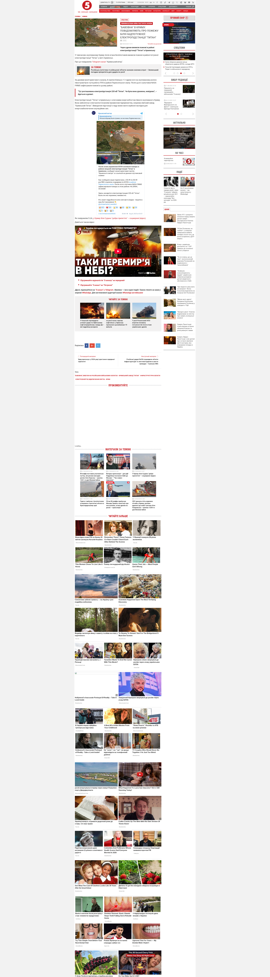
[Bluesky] (185, 2)
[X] (177, 2)
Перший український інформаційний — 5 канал (87, 7)
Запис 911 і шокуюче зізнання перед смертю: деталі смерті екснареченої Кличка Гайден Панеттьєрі (186, 219)
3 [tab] (181, 73)
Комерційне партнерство (168, 159)
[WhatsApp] (173, 2)
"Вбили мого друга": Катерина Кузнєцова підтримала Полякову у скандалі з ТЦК (186, 302)
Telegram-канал (99, 62)
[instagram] (161, 2)
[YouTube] (189, 2)
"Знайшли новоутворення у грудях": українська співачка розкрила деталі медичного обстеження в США (184, 276)
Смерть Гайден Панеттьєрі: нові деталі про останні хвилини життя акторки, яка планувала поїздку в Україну (186, 342)
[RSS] (193, 2)
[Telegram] (169, 2)
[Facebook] (157, 2)
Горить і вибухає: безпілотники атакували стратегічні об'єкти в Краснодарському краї (92, 503)
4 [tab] (184, 73)
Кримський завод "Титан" (129, 375)
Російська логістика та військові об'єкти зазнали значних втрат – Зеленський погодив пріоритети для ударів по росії (124, 71)
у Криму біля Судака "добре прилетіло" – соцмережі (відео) (119, 218)
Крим (124, 40)
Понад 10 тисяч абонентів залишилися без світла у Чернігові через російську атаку (179, 69)
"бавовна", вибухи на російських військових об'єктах (96, 375)
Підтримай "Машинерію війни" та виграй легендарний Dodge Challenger (172, 91)
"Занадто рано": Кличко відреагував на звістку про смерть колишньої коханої (186, 315)
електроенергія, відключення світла (90, 379)
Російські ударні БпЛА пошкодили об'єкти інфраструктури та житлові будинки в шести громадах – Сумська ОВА (141, 361)
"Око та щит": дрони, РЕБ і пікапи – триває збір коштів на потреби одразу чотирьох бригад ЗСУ (172, 107)
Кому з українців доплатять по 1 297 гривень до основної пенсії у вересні (185, 247)
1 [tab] (171, 43)
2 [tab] (187, 43)
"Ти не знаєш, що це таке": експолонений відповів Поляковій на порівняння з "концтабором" (185, 261)
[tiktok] (165, 2)
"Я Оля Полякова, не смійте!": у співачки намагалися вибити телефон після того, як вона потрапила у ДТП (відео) (185, 234)
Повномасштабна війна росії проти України (136, 23)
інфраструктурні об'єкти (150, 375)
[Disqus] (118, 418)
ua (151, 2)
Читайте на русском (154, 43)
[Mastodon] (181, 2)
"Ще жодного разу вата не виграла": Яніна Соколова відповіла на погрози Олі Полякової (186, 290)
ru (154, 2)
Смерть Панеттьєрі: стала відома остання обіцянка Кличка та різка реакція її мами (185, 327)
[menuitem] (104, 6)
